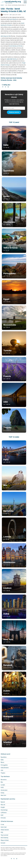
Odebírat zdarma (14, 112)
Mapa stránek (5, 840)
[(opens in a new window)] (3, 87)
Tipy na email (4, 835)
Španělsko (4, 757)
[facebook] (11, 859)
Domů (2, 5)
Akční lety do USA (6, 36)
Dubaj (2, 793)
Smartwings (4, 810)
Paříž (2, 787)
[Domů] (2, 2)
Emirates (3, 818)
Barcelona (3, 779)
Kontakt (3, 843)
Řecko (2, 762)
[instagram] (17, 859)
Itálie (2, 760)
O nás (2, 824)
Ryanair (3, 802)
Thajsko (3, 773)
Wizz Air (3, 804)
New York (3, 795)
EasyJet (3, 807)
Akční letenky (4, 837)
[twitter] (14, 859)
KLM (2, 815)
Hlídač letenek (5, 830)
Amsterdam (4, 790)
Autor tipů (3, 827)
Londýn (3, 785)
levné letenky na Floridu (16, 46)
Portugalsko (4, 765)
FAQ (2, 832)
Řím (2, 782)
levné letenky (13, 19)
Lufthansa (3, 812)
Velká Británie (5, 767)
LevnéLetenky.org (13, 1)
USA (2, 770)
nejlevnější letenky (11, 59)
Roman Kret (6, 14)
